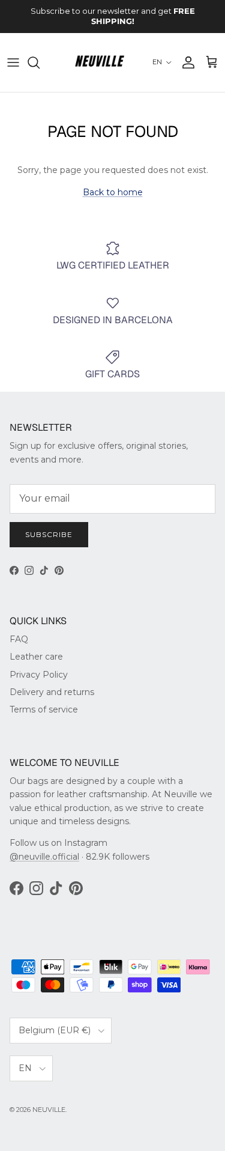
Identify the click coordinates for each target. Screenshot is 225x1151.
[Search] (39, 62)
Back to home (113, 192)
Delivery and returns (52, 692)
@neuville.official (44, 856)
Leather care (36, 656)
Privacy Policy (39, 674)
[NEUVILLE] (99, 62)
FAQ (19, 639)
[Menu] (13, 62)
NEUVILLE (48, 1109)
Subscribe (49, 534)
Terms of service (44, 709)
